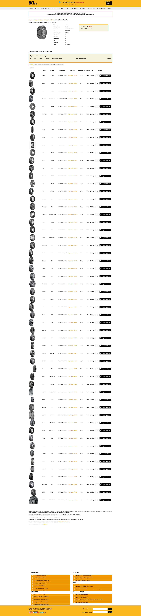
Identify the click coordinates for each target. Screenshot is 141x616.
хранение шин (101, 8)
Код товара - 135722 (72, 314)
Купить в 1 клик (106, 75)
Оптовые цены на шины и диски (36, 609)
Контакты (82, 8)
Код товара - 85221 (73, 469)
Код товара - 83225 (73, 399)
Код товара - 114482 (72, 260)
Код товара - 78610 (73, 415)
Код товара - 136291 (72, 229)
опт (67, 8)
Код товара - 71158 (73, 129)
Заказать (109, 3)
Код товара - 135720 (72, 361)
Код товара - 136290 (72, 199)
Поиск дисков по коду (87, 612)
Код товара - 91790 (73, 98)
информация (73, 8)
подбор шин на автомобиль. (64, 521)
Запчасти (54, 8)
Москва (70, 4)
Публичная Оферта (33, 611)
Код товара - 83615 (73, 476)
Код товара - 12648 (73, 499)
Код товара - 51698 (73, 445)
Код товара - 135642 (72, 114)
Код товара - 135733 (72, 152)
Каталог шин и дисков (34, 608)
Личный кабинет (75, 4)
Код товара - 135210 (72, 268)
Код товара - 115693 (72, 175)
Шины (31, 8)
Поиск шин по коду (87, 608)
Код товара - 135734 (72, 183)
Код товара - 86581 (73, 83)
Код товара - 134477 (72, 330)
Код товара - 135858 (72, 276)
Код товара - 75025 (73, 391)
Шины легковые (38, 20)
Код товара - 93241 (73, 376)
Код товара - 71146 (73, 191)
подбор (61, 8)
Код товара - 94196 (73, 407)
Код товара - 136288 (72, 121)
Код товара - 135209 (72, 307)
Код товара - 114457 (72, 253)
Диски (37, 8)
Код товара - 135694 (72, 168)
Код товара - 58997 (73, 368)
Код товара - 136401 (72, 353)
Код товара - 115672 (72, 160)
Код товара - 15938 (73, 484)
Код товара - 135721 (72, 337)
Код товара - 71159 (73, 137)
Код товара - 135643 (72, 283)
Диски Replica (45, 8)
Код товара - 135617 (72, 214)
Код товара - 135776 (72, 237)
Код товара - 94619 (73, 322)
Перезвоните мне (79, 2)
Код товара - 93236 (73, 384)
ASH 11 (52, 20)
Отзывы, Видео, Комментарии (57, 64)
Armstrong (46, 20)
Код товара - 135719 (72, 291)
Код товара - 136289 (72, 75)
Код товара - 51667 (73, 438)
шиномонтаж (91, 8)
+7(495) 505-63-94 (68, 2)
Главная (31, 20)
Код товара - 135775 (72, 299)
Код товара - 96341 (73, 430)
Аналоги (31, 64)
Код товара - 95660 (73, 145)
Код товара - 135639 (72, 245)
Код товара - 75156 (73, 492)
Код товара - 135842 (72, 422)
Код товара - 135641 (72, 206)
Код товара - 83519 (73, 91)
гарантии (45, 524)
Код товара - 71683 (73, 453)
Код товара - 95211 (73, 461)
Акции (109, 8)
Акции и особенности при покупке (42, 64)
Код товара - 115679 (72, 222)
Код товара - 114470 (72, 345)
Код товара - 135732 (72, 106)
